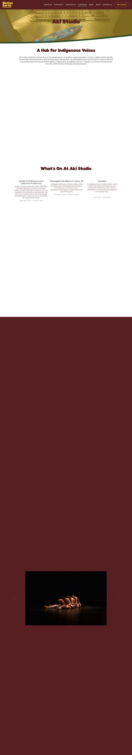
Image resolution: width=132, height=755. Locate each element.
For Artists (58, 5)
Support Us (107, 5)
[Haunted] (102, 177)
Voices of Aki (71, 5)
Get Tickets (122, 4)
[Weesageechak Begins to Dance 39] (66, 177)
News (91, 5)
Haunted (102, 181)
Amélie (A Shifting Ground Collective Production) (31, 182)
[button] (115, 175)
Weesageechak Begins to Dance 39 (66, 181)
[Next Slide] (118, 598)
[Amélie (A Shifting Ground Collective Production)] (31, 177)
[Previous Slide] (14, 598)
